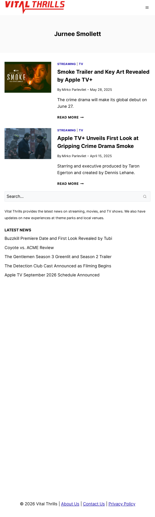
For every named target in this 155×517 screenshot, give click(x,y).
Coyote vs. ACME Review (29, 247)
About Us (70, 503)
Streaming (66, 64)
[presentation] (28, 77)
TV (81, 64)
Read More (70, 117)
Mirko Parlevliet (74, 90)
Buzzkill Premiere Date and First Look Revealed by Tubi (58, 238)
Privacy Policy (121, 503)
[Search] (145, 196)
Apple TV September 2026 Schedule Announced (52, 274)
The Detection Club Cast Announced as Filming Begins (58, 265)
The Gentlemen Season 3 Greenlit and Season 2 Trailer (58, 256)
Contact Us (94, 503)
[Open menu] (146, 7)
